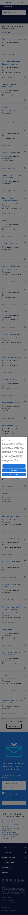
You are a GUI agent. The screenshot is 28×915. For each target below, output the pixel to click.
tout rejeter (14, 470)
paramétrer (14, 466)
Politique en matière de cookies (12, 461)
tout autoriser (14, 474)
